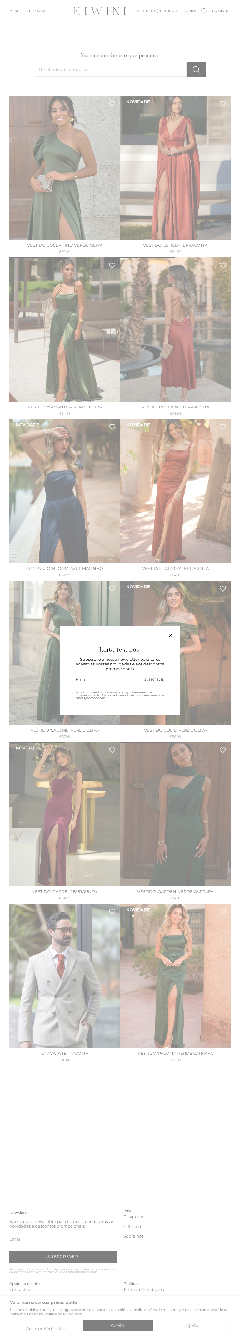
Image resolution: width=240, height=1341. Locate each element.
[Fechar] (171, 635)
